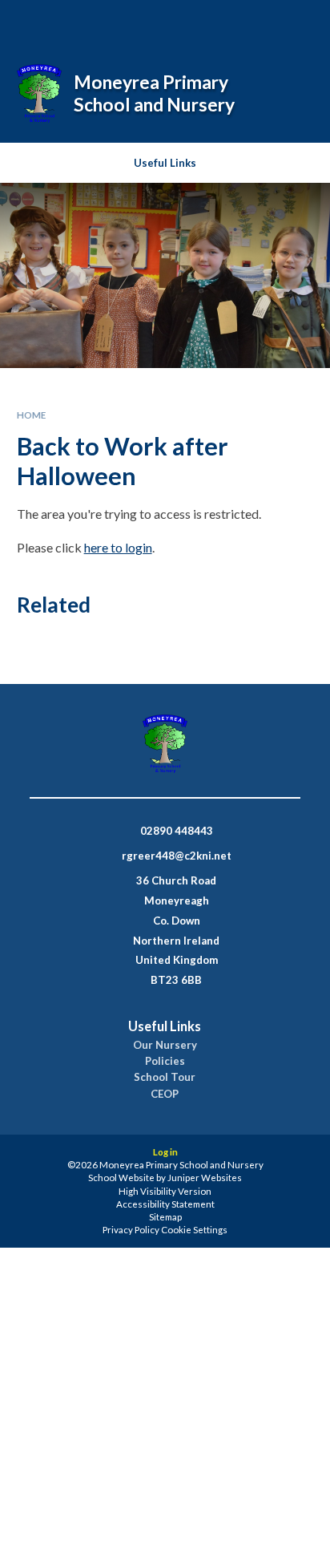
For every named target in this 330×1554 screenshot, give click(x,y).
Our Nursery (165, 1045)
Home (31, 415)
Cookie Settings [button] (194, 1229)
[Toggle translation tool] (255, 22)
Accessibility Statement (165, 1204)
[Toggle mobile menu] (297, 22)
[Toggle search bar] (215, 22)
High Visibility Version (165, 1191)
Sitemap (165, 1217)
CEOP (165, 1094)
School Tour (164, 1077)
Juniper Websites (204, 1177)
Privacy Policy (131, 1229)
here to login (118, 547)
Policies (165, 1061)
